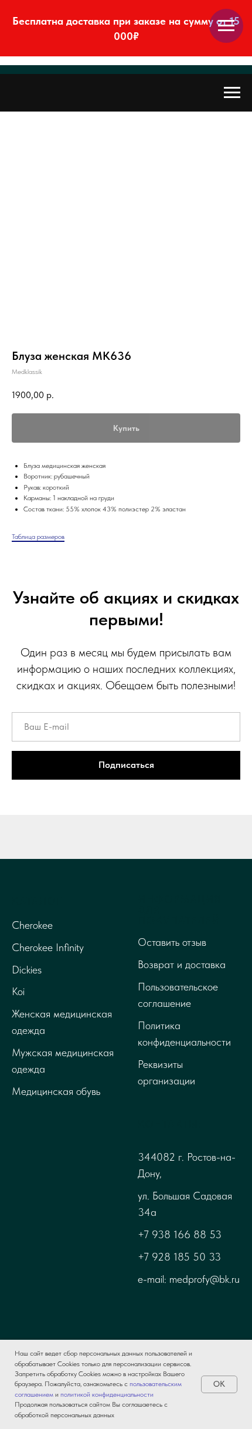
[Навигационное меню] (226, 26)
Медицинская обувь (56, 1091)
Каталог (37, 901)
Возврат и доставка (182, 964)
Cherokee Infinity (48, 947)
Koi (18, 991)
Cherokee (32, 925)
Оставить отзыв (172, 942)
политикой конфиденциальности (107, 1394)
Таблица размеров (38, 536)
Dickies (27, 969)
